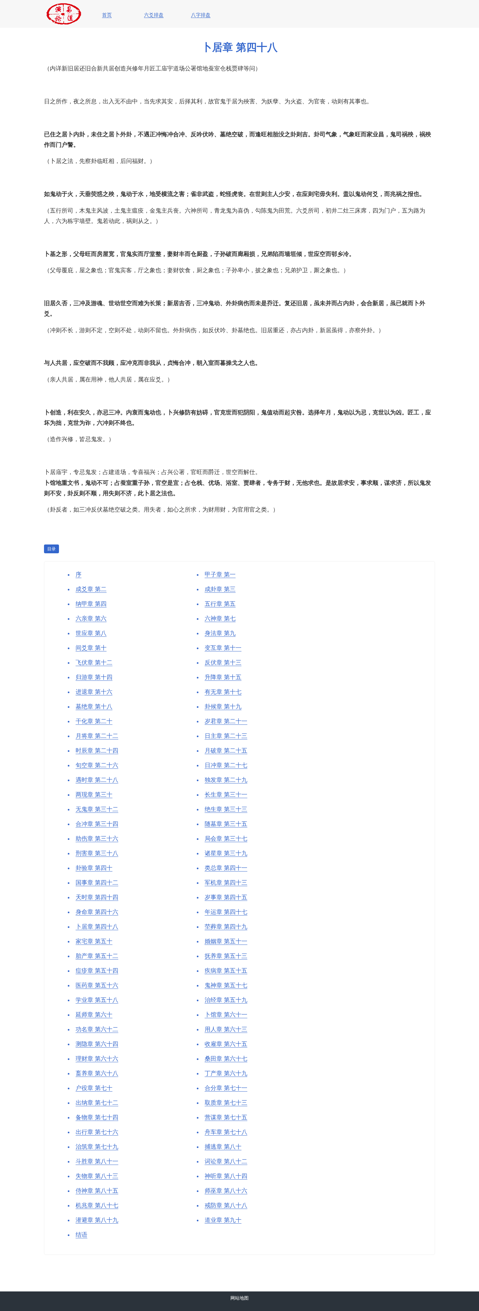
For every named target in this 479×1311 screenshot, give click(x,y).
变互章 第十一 (223, 648)
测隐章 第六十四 (97, 1044)
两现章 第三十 (94, 794)
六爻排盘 (154, 15)
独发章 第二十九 (226, 780)
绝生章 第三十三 (226, 809)
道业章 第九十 (223, 1220)
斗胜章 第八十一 (97, 1161)
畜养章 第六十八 (97, 1073)
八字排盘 (200, 15)
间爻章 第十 (91, 648)
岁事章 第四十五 (226, 897)
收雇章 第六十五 (226, 1044)
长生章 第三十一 (226, 794)
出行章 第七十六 (97, 1132)
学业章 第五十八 (97, 1000)
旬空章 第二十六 (97, 765)
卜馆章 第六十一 (226, 1014)
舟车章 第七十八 (226, 1132)
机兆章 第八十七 (97, 1205)
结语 (81, 1234)
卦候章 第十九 (223, 706)
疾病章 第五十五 (226, 970)
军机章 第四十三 (226, 882)
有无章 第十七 (223, 692)
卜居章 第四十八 (97, 926)
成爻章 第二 (91, 589)
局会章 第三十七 (226, 838)
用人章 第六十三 (226, 1029)
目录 (51, 548)
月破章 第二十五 (226, 750)
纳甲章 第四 (91, 604)
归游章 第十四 (94, 677)
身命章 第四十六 (97, 912)
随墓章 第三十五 (226, 824)
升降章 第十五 (223, 677)
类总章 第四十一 (226, 868)
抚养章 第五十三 (226, 956)
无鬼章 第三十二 (97, 809)
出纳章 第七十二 (97, 1102)
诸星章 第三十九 (226, 853)
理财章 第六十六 (97, 1058)
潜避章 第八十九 (97, 1220)
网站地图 (239, 1298)
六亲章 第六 (91, 618)
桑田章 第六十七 (226, 1058)
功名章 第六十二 (97, 1029)
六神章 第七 (220, 618)
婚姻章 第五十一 (226, 941)
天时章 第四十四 (97, 897)
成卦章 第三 (220, 589)
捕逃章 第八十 (223, 1146)
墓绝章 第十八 (94, 706)
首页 (107, 15)
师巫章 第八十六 (226, 1190)
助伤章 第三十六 (97, 838)
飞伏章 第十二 (94, 662)
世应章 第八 (91, 633)
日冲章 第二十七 (226, 765)
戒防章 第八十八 (226, 1205)
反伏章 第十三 (223, 662)
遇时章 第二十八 (97, 780)
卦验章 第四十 (94, 868)
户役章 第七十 (94, 1088)
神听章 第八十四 (226, 1176)
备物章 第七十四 (97, 1117)
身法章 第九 (220, 633)
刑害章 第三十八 (97, 853)
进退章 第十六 (94, 692)
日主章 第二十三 (226, 736)
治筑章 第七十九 (97, 1146)
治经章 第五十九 (226, 1000)
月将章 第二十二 (97, 736)
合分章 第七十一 (226, 1088)
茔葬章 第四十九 (226, 926)
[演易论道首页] (63, 4)
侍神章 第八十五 (97, 1190)
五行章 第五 (220, 604)
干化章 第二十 (94, 721)
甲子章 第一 (220, 574)
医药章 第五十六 (97, 985)
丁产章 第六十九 (226, 1073)
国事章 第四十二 (97, 882)
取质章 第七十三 (226, 1102)
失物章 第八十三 (97, 1176)
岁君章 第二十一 (226, 721)
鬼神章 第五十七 (226, 985)
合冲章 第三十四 (97, 824)
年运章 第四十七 (226, 912)
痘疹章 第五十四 (97, 970)
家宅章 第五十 (94, 941)
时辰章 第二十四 (97, 750)
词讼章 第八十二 (226, 1161)
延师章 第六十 (94, 1014)
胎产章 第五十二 (97, 956)
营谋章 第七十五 (226, 1117)
